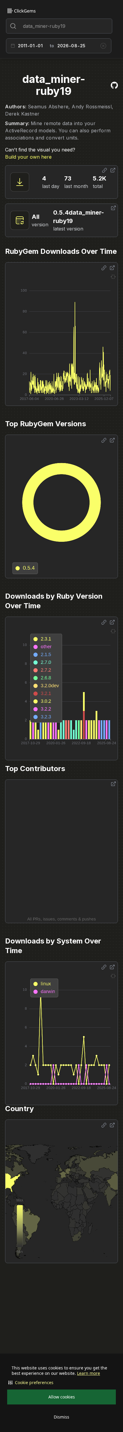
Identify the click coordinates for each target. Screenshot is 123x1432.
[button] (61, 1383)
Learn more (88, 1373)
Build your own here (28, 157)
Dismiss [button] (61, 1417)
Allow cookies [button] (61, 1397)
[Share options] (104, 170)
